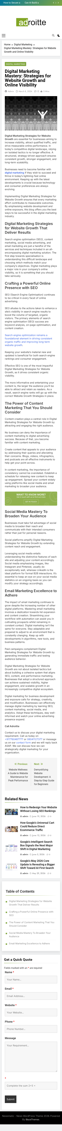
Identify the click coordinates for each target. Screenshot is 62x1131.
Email (9, 988)
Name (9, 972)
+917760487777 (14, 739)
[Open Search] (53, 35)
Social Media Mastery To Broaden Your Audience (30, 934)
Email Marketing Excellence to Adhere (29, 943)
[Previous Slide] (54, 3)
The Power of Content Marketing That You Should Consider (31, 924)
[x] (35, 13)
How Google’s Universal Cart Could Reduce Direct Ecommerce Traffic (37, 826)
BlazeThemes (32, 1119)
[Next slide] (58, 3)
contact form (23, 742)
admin (11, 91)
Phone (9, 1021)
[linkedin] (31, 13)
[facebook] (27, 13)
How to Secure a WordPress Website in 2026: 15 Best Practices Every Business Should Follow (11, 3)
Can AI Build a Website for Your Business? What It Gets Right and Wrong (30, 3)
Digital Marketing (15, 64)
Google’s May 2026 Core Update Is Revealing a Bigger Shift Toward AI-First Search (37, 864)
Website (11, 1005)
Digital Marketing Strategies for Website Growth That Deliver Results (30, 903)
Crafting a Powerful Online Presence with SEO (31, 913)
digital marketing (14, 172)
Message (10, 1038)
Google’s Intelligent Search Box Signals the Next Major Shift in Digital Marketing (36, 845)
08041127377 (34, 739)
